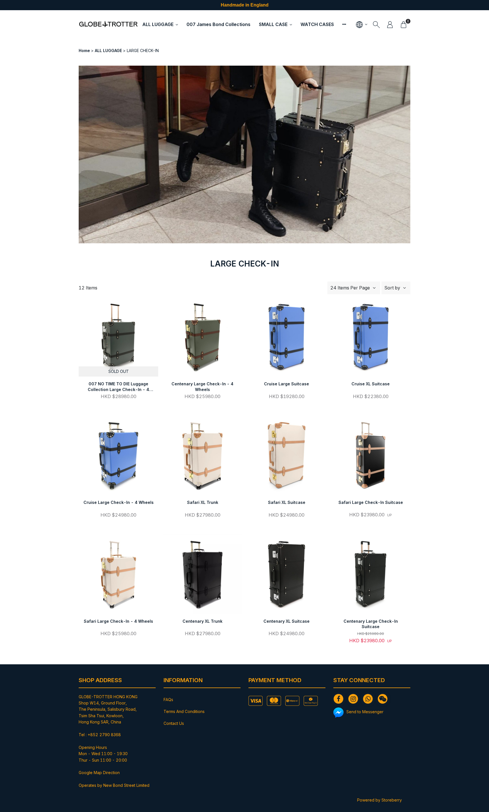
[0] (403, 24)
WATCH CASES (317, 24)
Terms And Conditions (184, 711)
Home (84, 50)
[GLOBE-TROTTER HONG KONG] (108, 24)
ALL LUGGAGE (157, 24)
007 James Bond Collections (218, 24)
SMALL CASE (273, 24)
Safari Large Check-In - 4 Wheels (118, 621)
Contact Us (174, 723)
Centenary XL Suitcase (286, 621)
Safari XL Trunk (202, 502)
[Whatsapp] (368, 699)
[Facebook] (338, 699)
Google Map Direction (99, 772)
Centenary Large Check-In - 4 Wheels (202, 386)
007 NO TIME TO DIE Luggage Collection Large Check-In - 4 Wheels (118, 386)
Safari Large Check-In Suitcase (370, 502)
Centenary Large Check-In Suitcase (371, 624)
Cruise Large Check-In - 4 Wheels (118, 502)
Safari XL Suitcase (286, 502)
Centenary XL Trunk (202, 621)
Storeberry (391, 800)
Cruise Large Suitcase (286, 383)
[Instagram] (353, 699)
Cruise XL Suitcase (370, 383)
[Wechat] (383, 699)
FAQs (168, 699)
